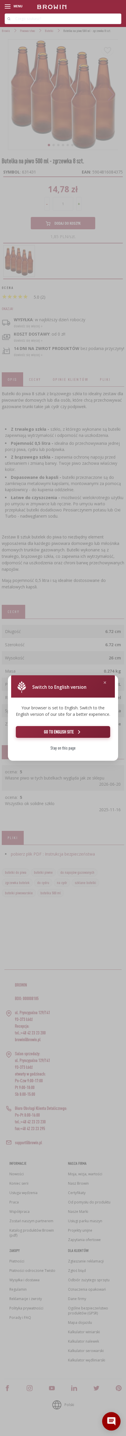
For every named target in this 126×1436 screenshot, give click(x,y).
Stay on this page (63, 747)
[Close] (105, 682)
